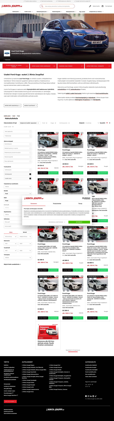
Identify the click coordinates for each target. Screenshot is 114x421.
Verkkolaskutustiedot (10, 379)
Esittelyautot (8, 174)
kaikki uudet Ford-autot (73, 93)
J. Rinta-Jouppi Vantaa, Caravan (58, 389)
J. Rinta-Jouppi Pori (54, 365)
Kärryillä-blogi (8, 388)
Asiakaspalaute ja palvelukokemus (9, 370)
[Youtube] (93, 396)
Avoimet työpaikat (9, 367)
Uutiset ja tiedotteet (9, 386)
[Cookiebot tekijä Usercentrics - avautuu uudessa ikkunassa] (83, 198)
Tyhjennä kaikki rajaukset (30, 123)
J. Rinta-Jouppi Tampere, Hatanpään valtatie (59, 378)
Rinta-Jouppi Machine (10, 395)
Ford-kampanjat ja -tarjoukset (85, 97)
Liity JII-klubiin (9, 401)
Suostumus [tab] (34, 203)
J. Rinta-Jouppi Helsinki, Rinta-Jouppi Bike (34, 369)
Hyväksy (79, 222)
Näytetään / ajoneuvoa (73, 350)
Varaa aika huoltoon (91, 376)
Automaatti (8, 226)
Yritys (6, 362)
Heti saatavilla (8, 131)
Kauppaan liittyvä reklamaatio (9, 374)
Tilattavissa (8, 135)
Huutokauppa (8, 393)
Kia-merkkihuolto (90, 374)
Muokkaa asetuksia (56, 222)
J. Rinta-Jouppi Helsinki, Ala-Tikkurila (32, 367)
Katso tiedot (43, 172)
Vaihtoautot (8, 169)
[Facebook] (86, 396)
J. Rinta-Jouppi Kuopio (28, 385)
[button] (12, 264)
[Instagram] (88, 396)
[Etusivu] (12, 6)
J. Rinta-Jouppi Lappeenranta (30, 389)
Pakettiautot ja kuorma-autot (13, 152)
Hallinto (6, 365)
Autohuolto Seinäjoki (91, 369)
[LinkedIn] (91, 396)
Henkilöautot (8, 144)
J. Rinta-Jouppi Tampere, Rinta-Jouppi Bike (60, 386)
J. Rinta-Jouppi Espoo (28, 365)
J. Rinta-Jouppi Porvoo (55, 367)
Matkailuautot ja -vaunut (11, 148)
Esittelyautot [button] (65, 123)
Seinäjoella (96, 99)
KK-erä (25, 232)
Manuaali (7, 222)
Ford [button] (45, 123)
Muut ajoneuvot (9, 161)
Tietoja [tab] (80, 203)
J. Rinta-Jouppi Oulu (28, 391)
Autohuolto (90, 362)
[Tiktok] (95, 396)
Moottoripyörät (9, 157)
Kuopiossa (86, 99)
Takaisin (7, 59)
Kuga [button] (54, 123)
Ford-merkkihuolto (102, 93)
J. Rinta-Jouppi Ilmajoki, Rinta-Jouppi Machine (32, 377)
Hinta (10, 232)
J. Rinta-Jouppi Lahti (28, 387)
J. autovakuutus (74, 89)
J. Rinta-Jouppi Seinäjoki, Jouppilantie (60, 375)
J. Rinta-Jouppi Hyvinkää (29, 372)
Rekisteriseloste (8, 409)
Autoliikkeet (27, 362)
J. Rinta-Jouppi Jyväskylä (29, 380)
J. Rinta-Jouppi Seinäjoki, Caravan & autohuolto (59, 372)
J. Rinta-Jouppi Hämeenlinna (30, 374)
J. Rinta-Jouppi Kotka (28, 382)
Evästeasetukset (8, 411)
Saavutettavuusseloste (10, 413)
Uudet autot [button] (10, 127)
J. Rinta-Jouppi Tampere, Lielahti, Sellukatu (58, 382)
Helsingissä (79, 99)
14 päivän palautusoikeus (11, 377)
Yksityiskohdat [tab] (57, 203)
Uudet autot (8, 178)
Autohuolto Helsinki (91, 365)
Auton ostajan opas (9, 391)
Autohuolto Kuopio (90, 367)
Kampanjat (7, 384)
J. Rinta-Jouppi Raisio (55, 369)
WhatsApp (54, 172)
